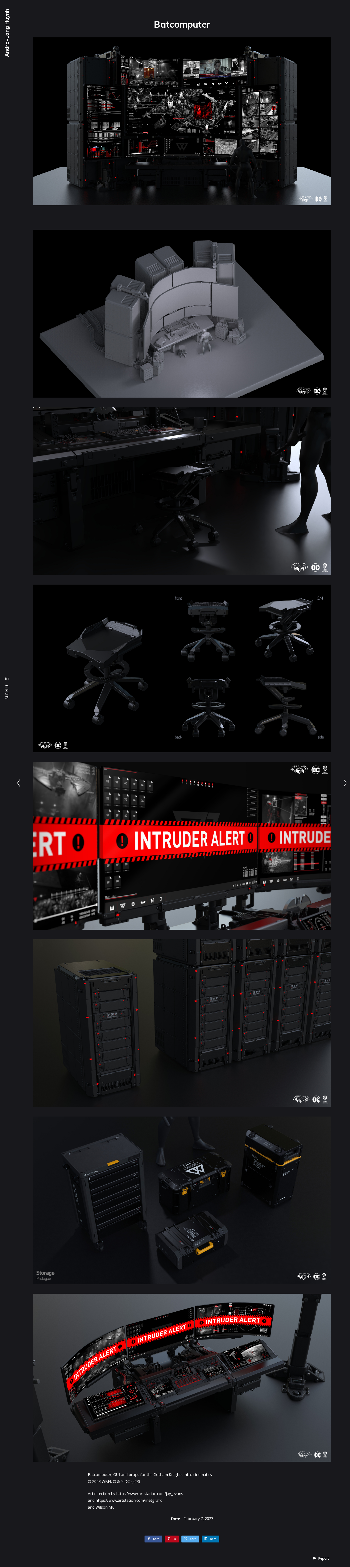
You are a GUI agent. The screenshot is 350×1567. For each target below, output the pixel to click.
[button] (320, 1558)
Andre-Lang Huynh (7, 33)
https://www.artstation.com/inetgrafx (128, 1500)
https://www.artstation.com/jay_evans (149, 1493)
